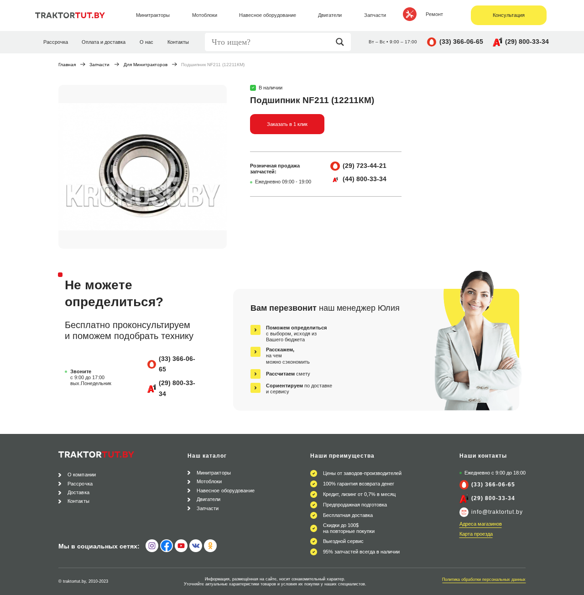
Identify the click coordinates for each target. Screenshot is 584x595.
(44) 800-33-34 (364, 179)
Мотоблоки (209, 481)
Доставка (78, 492)
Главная (67, 64)
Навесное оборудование (226, 490)
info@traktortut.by (497, 512)
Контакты (178, 42)
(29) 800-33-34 (527, 41)
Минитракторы (214, 472)
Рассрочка (55, 42)
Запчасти (99, 64)
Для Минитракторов (145, 64)
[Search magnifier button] (342, 42)
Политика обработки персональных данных (484, 579)
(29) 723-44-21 (364, 165)
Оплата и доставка (103, 42)
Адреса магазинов (480, 524)
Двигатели (209, 499)
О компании (82, 474)
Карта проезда (476, 534)
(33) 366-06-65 (461, 41)
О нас (146, 42)
